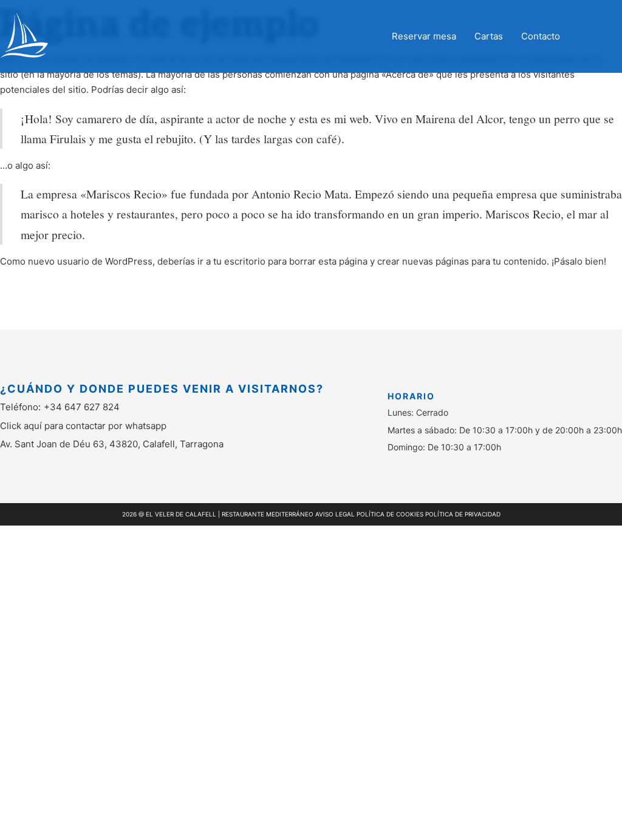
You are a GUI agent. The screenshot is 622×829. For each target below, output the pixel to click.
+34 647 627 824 (82, 407)
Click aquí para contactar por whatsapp (83, 425)
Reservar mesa (424, 36)
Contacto (540, 36)
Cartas (488, 36)
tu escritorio (239, 261)
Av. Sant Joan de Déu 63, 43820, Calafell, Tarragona (112, 444)
